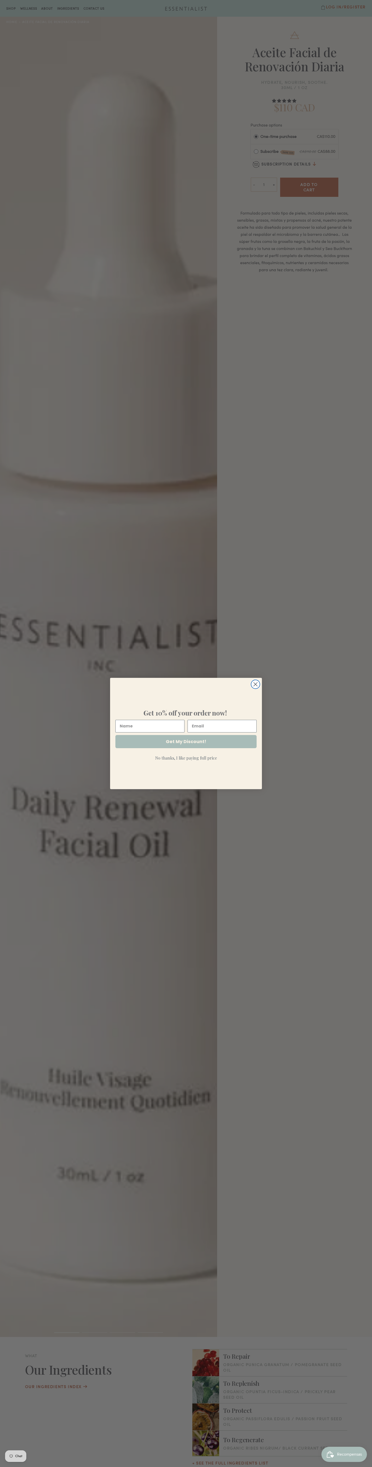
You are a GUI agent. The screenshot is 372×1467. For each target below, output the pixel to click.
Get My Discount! (186, 741)
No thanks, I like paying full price (186, 758)
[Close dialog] (255, 684)
